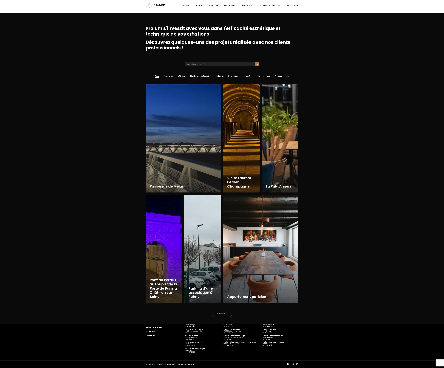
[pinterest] (288, 364)
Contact (150, 335)
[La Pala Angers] (280, 138)
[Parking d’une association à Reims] (202, 249)
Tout (157, 76)
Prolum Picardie (269, 329)
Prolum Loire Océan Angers (235, 336)
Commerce (168, 76)
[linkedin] (293, 364)
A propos (151, 331)
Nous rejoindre (154, 327)
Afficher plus (222, 314)
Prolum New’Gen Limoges (273, 342)
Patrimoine (233, 76)
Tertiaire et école (282, 76)
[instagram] (297, 364)
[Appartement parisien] (260, 249)
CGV (193, 364)
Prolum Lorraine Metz (233, 329)
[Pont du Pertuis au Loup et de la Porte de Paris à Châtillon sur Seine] (164, 249)
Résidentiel (247, 76)
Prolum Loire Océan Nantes (273, 336)
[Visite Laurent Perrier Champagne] (241, 138)
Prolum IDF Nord (191, 336)
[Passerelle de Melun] (183, 138)
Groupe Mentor (171, 364)
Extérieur (181, 76)
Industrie (220, 76)
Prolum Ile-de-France (194, 329)
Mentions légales (184, 364)
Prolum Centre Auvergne (195, 348)
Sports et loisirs (263, 76)
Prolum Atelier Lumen (194, 342)
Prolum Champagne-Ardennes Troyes (240, 342)
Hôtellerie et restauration (200, 76)
